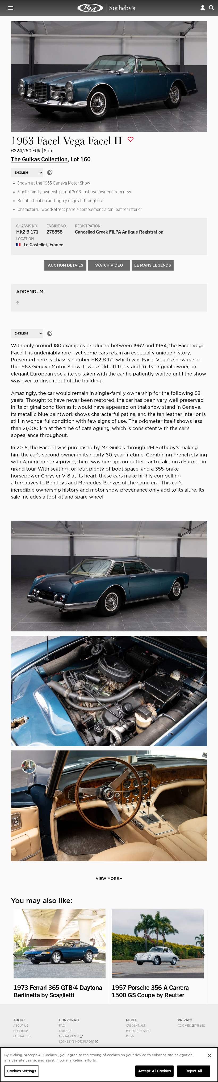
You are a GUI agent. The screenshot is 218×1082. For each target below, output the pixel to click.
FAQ (62, 1025)
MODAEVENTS (69, 1036)
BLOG (130, 1036)
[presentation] (14, 954)
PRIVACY (185, 1020)
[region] (109, 1064)
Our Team (20, 1030)
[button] (202, 7)
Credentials (135, 1025)
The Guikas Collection (39, 158)
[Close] (209, 1055)
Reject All (194, 1071)
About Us (20, 1025)
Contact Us (22, 1036)
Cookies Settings (191, 1025)
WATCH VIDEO (109, 265)
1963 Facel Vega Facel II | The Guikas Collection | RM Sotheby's (106, 8)
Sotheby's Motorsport (77, 1041)
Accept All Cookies (154, 1071)
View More (108, 878)
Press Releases (138, 1030)
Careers (65, 1030)
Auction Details (65, 265)
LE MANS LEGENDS (152, 265)
